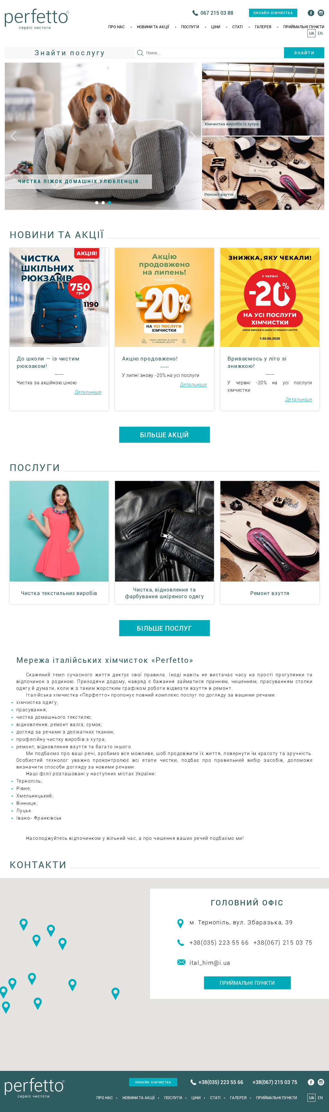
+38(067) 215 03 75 (283, 942)
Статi (237, 27)
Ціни (215, 27)
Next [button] (192, 136)
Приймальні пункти (303, 27)
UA (311, 33)
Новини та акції (153, 27)
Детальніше (88, 392)
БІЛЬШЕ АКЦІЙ (164, 435)
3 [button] (109, 202)
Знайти (304, 52)
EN (320, 33)
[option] (103, 136)
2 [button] (103, 202)
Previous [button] (13, 136)
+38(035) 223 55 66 (219, 942)
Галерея (263, 27)
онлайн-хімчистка (273, 13)
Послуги (190, 27)
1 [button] (96, 202)
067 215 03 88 (216, 13)
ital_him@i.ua (210, 962)
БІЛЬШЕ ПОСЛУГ (164, 628)
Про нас (116, 27)
